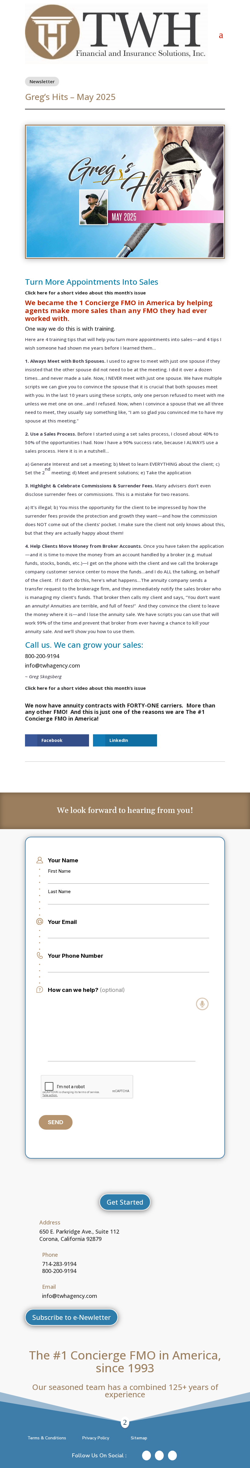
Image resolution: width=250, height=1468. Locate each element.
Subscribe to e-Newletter (71, 1317)
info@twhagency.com (52, 665)
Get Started (125, 1201)
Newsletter (42, 81)
